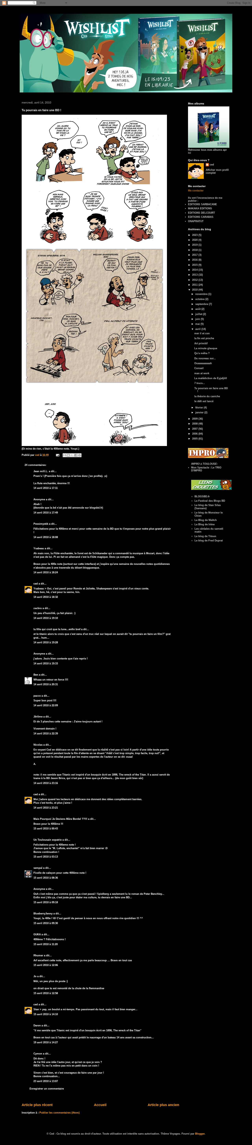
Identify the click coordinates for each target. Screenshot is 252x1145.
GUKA (37, 934)
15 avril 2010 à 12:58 (45, 993)
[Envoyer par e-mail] (65, 455)
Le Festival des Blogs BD (210, 500)
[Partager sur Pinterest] (80, 455)
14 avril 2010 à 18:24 (45, 572)
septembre (202, 304)
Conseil (199, 368)
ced (35, 583)
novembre (201, 294)
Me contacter (196, 190)
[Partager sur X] (72, 455)
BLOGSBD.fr (202, 496)
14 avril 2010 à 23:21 (45, 807)
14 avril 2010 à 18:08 (45, 537)
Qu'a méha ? (202, 353)
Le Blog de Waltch (206, 520)
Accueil (100, 1105)
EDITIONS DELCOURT (201, 212)
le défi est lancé (203, 401)
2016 (195, 259)
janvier (199, 412)
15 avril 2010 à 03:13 (45, 856)
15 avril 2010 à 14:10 (45, 1014)
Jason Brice (58, 778)
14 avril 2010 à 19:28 (45, 642)
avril (198, 329)
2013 (195, 274)
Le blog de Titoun (205, 536)
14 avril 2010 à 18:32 (45, 597)
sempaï (37, 867)
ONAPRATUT (196, 221)
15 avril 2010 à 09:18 (45, 902)
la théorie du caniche (207, 396)
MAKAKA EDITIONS (200, 208)
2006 (195, 433)
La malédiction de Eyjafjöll (210, 378)
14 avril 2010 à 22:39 (45, 733)
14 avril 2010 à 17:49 (45, 512)
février (199, 407)
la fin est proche (204, 338)
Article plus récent (37, 1105)
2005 (195, 438)
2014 (195, 269)
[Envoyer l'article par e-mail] (57, 454)
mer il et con (202, 333)
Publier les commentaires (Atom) (59, 1112)
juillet (199, 314)
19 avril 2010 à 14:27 (45, 1042)
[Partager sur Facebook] (76, 455)
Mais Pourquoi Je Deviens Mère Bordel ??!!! (60, 818)
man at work (201, 373)
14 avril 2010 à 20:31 (45, 684)
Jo (34, 976)
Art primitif (201, 343)
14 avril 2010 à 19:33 (45, 663)
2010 (195, 289)
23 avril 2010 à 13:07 (45, 1081)
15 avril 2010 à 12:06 (45, 965)
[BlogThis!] (68, 455)
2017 (195, 254)
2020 (195, 239)
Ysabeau (38, 548)
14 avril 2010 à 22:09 (45, 705)
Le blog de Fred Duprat (209, 540)
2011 (195, 284)
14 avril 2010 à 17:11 (45, 488)
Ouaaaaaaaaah (203, 363)
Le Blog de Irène (205, 524)
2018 (195, 249)
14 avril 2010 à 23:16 (45, 783)
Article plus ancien (163, 1105)
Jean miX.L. (40, 471)
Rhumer (38, 955)
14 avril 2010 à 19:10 (45, 618)
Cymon (37, 1053)
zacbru (37, 608)
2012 (195, 279)
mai (198, 323)
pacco (37, 695)
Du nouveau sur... (205, 358)
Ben (35, 674)
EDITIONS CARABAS (200, 216)
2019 (195, 244)
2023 (195, 235)
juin (198, 319)
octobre (200, 299)
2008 (195, 423)
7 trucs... (199, 383)
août (198, 308)
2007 (195, 428)
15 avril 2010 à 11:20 (45, 944)
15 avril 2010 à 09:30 (45, 923)
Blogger (200, 1133)
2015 (195, 264)
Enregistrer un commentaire (47, 1088)
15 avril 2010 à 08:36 (45, 877)
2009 (195, 418)
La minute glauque (205, 348)
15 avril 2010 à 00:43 (45, 828)
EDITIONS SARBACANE (202, 204)
